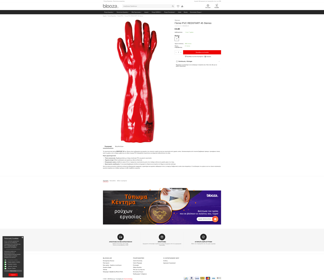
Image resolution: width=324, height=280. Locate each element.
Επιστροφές (136, 265)
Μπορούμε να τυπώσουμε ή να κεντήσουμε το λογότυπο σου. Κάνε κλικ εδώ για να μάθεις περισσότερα (196, 65)
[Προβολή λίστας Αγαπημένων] (178, 7)
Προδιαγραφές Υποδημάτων (140, 274)
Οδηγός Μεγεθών (137, 267)
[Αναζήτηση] (173, 6)
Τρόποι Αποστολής (137, 260)
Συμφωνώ (13, 274)
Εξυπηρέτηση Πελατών (108, 260)
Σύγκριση (208, 56)
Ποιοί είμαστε (106, 263)
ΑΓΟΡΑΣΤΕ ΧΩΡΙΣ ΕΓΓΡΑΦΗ (203, 241)
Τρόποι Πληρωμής (137, 263)
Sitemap (105, 269)
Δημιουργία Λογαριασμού (169, 263)
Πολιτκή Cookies (12, 245)
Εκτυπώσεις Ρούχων (138, 271)
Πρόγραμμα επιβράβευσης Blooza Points (113, 271)
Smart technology (128, 278)
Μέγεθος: (177, 35)
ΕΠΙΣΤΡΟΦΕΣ (162, 241)
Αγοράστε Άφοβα (107, 267)
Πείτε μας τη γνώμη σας (139, 269)
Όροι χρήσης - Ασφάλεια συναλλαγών (112, 265)
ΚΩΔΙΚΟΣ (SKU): (178, 26)
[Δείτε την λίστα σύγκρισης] (182, 7)
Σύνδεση (165, 260)
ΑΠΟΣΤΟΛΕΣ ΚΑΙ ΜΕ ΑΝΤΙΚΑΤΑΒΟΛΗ (120, 241)
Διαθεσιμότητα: (179, 32)
